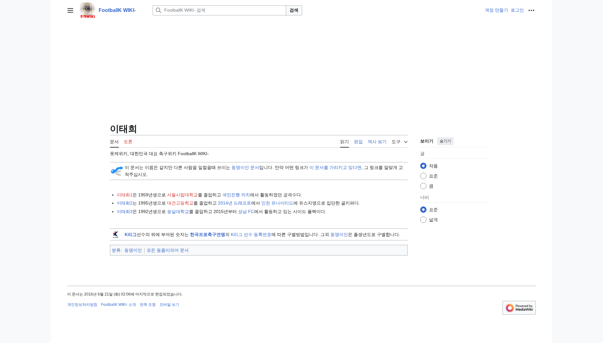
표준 (433, 175)
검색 (294, 10)
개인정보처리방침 (82, 304)
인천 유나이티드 (277, 202)
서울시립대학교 (182, 194)
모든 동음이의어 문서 (168, 250)
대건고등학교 (180, 202)
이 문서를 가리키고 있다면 (335, 167)
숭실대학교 (178, 211)
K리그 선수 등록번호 (251, 234)
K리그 (131, 234)
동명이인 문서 (245, 167)
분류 (116, 250)
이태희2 (125, 202)
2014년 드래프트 (234, 202)
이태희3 (125, 211)
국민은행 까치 (236, 194)
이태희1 (125, 194)
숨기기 (445, 141)
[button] (70, 10)
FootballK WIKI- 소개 (118, 304)
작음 (433, 165)
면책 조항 (148, 304)
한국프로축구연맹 (207, 234)
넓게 (433, 219)
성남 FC (246, 211)
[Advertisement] (301, 68)
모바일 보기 (169, 304)
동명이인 (339, 234)
